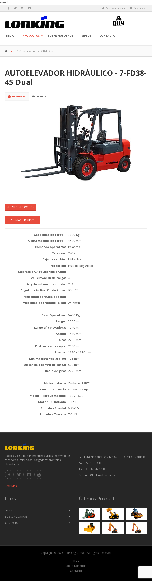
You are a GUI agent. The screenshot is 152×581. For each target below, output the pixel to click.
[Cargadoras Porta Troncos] (136, 528)
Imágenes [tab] (19, 96)
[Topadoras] (89, 528)
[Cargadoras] (113, 513)
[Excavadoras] (113, 528)
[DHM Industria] (130, 21)
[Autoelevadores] (89, 513)
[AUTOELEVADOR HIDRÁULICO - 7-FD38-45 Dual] (76, 142)
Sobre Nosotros (60, 35)
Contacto (107, 35)
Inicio (10, 35)
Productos (31, 35)
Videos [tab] (41, 96)
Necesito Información (20, 207)
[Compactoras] (136, 514)
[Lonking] (57, 22)
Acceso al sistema (115, 8)
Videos (86, 35)
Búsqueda (139, 8)
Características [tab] (24, 220)
